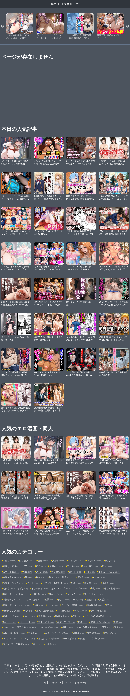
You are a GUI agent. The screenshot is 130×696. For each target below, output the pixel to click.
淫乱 (42, 638)
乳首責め (44, 616)
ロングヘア (10, 638)
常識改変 (98, 638)
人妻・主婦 (11, 572)
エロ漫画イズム (55, 683)
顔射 (110, 605)
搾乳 (76, 616)
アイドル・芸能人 (72, 605)
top (45, 683)
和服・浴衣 (46, 622)
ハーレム (74, 594)
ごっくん (28, 638)
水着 (76, 583)
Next (127, 26)
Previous (2, 26)
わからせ (9, 622)
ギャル (33, 583)
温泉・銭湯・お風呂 (57, 633)
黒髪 (104, 599)
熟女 (53, 577)
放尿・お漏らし (100, 622)
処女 (107, 566)
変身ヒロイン (11, 616)
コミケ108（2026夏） (16, 644)
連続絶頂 (56, 594)
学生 (90, 572)
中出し (9, 560)
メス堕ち (63, 610)
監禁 (49, 599)
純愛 (118, 622)
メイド (29, 616)
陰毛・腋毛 (98, 610)
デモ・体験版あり (87, 627)
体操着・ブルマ (13, 599)
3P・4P (75, 572)
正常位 (83, 577)
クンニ (64, 599)
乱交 (23, 588)
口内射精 (39, 594)
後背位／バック (13, 583)
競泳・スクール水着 (15, 594)
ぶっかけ (94, 560)
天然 (55, 638)
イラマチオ (39, 588)
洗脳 (91, 599)
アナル (73, 566)
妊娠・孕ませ (12, 577)
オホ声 (50, 644)
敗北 (37, 644)
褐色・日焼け (45, 610)
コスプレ (80, 588)
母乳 (106, 627)
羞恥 (95, 588)
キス (28, 610)
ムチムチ (34, 599)
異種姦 (78, 633)
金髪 (38, 605)
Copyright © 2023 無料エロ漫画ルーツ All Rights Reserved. (65, 691)
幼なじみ (110, 633)
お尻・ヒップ (60, 588)
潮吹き (108, 583)
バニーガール (49, 627)
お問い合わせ (80, 683)
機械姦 (67, 627)
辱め (41, 566)
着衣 (40, 577)
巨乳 (43, 560)
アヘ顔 (42, 572)
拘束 (27, 572)
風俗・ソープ (66, 622)
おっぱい (26, 560)
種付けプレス (11, 610)
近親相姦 (34, 633)
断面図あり (94, 605)
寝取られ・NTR (27, 627)
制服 (110, 560)
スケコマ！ (68, 683)
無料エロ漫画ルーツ (65, 4)
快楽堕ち (58, 572)
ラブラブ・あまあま (55, 583)
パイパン (80, 610)
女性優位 (93, 633)
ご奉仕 (8, 627)
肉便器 (9, 588)
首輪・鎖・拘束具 (14, 633)
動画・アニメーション (16, 605)
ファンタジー (93, 594)
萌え (78, 599)
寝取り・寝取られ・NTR (17, 566)
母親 (83, 638)
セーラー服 (27, 622)
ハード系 (69, 638)
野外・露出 (90, 566)
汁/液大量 (62, 616)
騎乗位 (68, 577)
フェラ (58, 560)
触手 (82, 622)
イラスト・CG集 (109, 572)
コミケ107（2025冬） (97, 616)
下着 (118, 627)
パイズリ (75, 560)
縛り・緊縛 (112, 588)
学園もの (56, 566)
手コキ (52, 605)
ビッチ (99, 577)
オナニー (91, 583)
